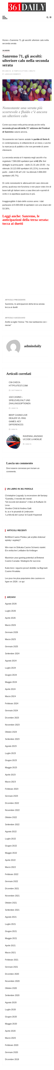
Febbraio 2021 (11, 960)
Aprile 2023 (10, 775)
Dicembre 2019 (12, 1059)
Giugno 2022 (11, 846)
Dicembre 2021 (12, 888)
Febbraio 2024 (11, 703)
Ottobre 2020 (11, 988)
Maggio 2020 (11, 1024)
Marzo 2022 (10, 867)
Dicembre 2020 (12, 974)
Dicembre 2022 (12, 803)
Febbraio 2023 (11, 789)
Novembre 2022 (12, 810)
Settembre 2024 (12, 653)
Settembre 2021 (12, 910)
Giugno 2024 (11, 675)
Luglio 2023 (10, 753)
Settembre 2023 (12, 739)
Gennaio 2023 (11, 796)
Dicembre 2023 (12, 718)
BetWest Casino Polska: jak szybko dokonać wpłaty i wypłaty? (25, 538)
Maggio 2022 (11, 853)
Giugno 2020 (11, 1017)
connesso (22, 468)
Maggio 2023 (11, 767)
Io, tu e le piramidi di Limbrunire (19, 512)
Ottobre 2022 (11, 817)
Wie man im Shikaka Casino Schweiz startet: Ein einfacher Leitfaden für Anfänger (25, 549)
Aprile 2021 (10, 945)
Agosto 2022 (11, 831)
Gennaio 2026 (11, 632)
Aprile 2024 (10, 689)
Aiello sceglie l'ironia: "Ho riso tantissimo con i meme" (26, 323)
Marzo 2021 (10, 953)
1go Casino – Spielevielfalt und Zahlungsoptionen (20, 400)
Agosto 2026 (11, 604)
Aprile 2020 (10, 1031)
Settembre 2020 (12, 995)
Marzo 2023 (10, 782)
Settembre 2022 (12, 824)
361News (6, 50)
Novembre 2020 (12, 981)
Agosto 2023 (11, 746)
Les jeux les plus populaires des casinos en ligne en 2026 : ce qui (25, 580)
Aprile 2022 (10, 860)
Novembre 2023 (12, 725)
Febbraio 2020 (11, 1045)
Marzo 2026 (10, 625)
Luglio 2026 (10, 611)
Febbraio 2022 (11, 874)
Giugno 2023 (11, 760)
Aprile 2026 (10, 618)
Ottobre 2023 (11, 732)
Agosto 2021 (11, 917)
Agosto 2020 (11, 1002)
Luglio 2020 (10, 1009)
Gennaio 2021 (11, 967)
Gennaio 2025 (11, 646)
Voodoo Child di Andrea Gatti (18, 508)
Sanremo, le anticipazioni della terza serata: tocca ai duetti (25, 219)
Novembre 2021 (12, 896)
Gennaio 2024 (11, 710)
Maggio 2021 (11, 938)
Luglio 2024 (10, 668)
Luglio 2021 (10, 924)
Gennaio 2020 (11, 1052)
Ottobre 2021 (11, 903)
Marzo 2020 (10, 1038)
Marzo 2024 (10, 696)
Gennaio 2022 (11, 881)
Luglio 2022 (10, 839)
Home (5, 40)
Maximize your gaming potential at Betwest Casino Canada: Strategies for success (24, 559)
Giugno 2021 (11, 931)
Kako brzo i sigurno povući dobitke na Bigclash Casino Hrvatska (26, 569)
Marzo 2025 (10, 639)
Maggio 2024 (11, 682)
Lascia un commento (13, 74)
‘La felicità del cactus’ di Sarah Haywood (23, 515)
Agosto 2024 (11, 661)
